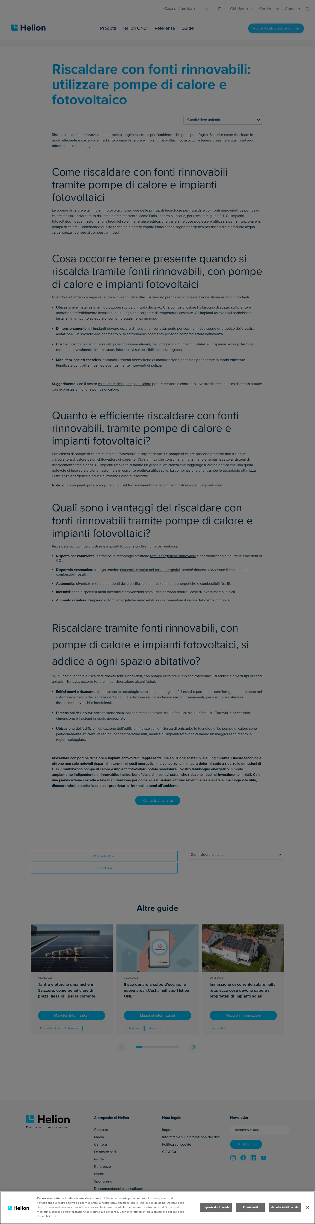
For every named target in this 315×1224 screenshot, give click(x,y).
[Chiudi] (308, 1207)
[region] (157, 1208)
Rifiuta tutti (250, 1207)
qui (54, 1216)
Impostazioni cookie (216, 1207)
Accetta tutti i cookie (284, 1207)
